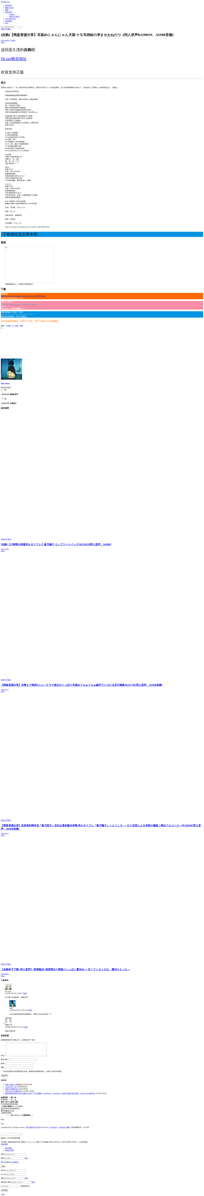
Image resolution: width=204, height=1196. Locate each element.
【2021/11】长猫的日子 (14, 1091)
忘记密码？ (15, 1162)
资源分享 (8, 12)
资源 (21, 326)
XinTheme (53, 1127)
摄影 (6, 10)
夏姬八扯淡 (9, 8)
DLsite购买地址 (14, 59)
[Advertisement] (64, 344)
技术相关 (8, 5)
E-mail (3, 1174)
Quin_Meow (5, 383)
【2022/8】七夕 (11, 1087)
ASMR (8, 326)
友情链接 (8, 21)
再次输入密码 (6, 1182)
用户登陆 (8, 1148)
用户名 (3, 1154)
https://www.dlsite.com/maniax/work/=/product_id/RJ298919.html (23, 296)
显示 (26, 1158)
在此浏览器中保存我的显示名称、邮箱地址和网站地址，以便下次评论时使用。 (33, 1071)
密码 (2, 1158)
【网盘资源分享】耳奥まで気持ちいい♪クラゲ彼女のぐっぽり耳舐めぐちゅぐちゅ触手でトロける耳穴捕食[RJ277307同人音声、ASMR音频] (81, 685)
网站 (2, 1067)
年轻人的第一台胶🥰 (13, 1084)
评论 (3, 1055)
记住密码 (6, 1162)
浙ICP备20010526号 (33, 1127)
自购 (16, 326)
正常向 (11, 14)
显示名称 (5, 1059)
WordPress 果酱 (64, 1127)
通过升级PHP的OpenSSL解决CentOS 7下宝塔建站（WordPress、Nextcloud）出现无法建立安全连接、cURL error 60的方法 (50, 1093)
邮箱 (3, 1063)
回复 (25, 993)
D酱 (10, 1008)
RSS (6, 23)
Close (3, 1194)
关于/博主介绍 (10, 19)
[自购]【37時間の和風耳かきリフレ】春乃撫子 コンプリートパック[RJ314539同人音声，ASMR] (56, 544)
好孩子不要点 (14, 16)
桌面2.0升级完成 (11, 1089)
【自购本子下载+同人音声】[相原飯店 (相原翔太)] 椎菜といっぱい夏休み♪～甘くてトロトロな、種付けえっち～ (65, 969)
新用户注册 (9, 1150)
